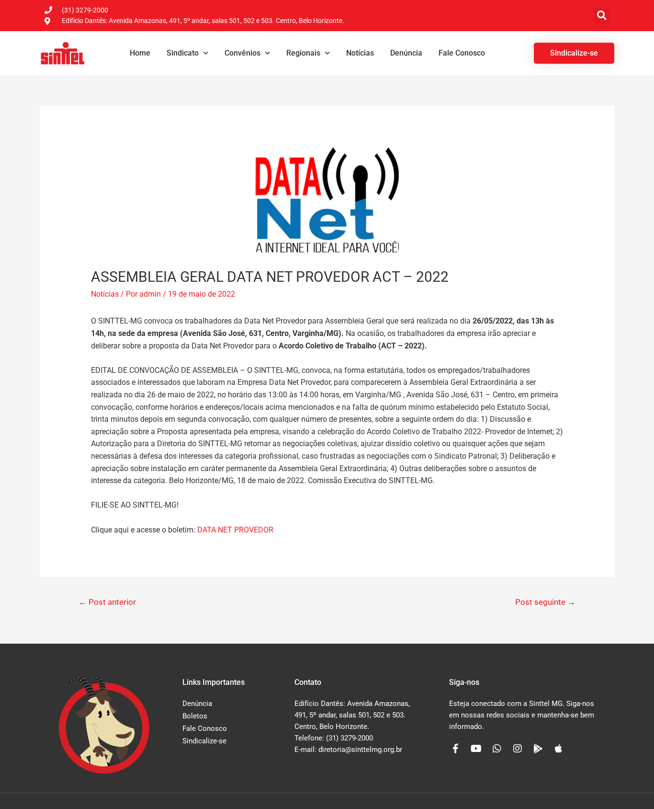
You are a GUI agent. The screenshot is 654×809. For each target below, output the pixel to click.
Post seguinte (545, 602)
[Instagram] (517, 748)
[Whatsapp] (497, 748)
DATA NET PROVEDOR (235, 529)
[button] (601, 15)
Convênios (242, 53)
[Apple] (558, 748)
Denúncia (406, 53)
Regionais (303, 53)
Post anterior (107, 602)
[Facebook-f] (455, 748)
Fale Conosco (462, 53)
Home (140, 53)
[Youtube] (476, 748)
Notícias (360, 53)
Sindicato (183, 53)
